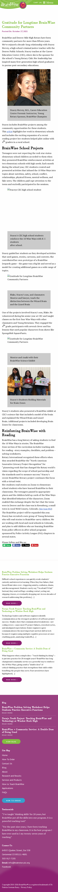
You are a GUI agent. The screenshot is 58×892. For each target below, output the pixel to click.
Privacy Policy (26, 887)
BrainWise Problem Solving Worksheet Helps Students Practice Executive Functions (27, 573)
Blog (4, 767)
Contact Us (7, 763)
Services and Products (12, 780)
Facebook (6, 866)
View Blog (11, 742)
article (9, 132)
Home (5, 755)
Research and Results (11, 776)
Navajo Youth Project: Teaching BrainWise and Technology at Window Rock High (23, 610)
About (5, 772)
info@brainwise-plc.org (19, 862)
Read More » (12, 603)
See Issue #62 (45, 509)
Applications (7, 788)
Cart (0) (38, 2)
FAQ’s (4, 792)
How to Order (13, 801)
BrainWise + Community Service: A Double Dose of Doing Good (26, 649)
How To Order (8, 759)
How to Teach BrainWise (13, 784)
